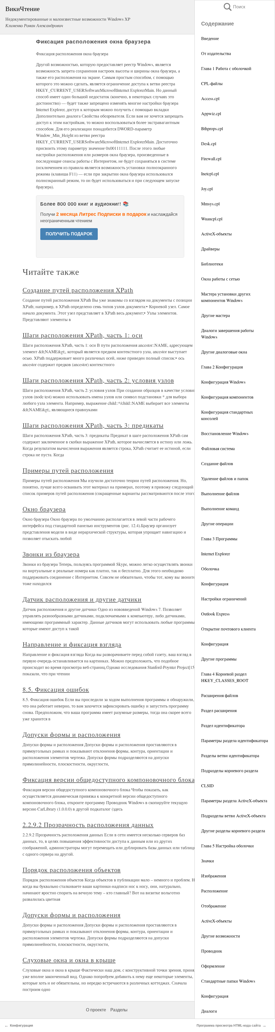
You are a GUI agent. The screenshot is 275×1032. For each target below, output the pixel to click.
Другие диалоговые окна (224, 352)
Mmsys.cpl (210, 203)
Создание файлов (217, 463)
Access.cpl (210, 98)
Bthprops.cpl (212, 128)
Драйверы (210, 248)
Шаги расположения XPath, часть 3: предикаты (93, 425)
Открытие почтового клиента (228, 629)
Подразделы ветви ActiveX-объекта (233, 815)
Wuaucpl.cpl (211, 218)
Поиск (234, 7)
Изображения (213, 875)
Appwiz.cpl (211, 113)
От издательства (216, 53)
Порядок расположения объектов (72, 869)
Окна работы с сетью (220, 279)
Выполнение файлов (220, 493)
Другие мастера (215, 315)
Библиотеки (212, 264)
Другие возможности (220, 936)
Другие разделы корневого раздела (233, 830)
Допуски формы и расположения (72, 734)
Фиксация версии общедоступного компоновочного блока (109, 779)
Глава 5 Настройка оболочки (227, 845)
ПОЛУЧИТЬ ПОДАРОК (69, 234)
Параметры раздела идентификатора (234, 740)
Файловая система (218, 448)
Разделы (119, 1010)
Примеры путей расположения (68, 470)
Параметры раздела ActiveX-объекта (234, 800)
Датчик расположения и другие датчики (82, 599)
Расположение (214, 891)
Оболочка (210, 568)
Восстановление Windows (224, 433)
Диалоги (209, 1011)
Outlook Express (215, 614)
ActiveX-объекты (216, 233)
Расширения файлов (219, 695)
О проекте (96, 1010)
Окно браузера (44, 509)
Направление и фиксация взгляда (72, 644)
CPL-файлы (212, 83)
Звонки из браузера (51, 554)
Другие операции (217, 523)
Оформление (213, 966)
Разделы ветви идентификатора (230, 755)
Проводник (211, 951)
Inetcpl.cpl (210, 173)
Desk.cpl (208, 143)
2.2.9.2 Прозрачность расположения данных (88, 824)
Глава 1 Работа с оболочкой (226, 68)
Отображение (213, 906)
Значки (207, 860)
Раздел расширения (219, 710)
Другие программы (219, 659)
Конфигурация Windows (223, 382)
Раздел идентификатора (223, 725)
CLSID (207, 785)
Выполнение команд (220, 508)
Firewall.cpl (211, 158)
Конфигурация (214, 583)
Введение (210, 38)
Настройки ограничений (224, 598)
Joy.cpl (207, 188)
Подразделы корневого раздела (229, 770)
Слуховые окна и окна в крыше (69, 960)
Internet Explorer (215, 553)
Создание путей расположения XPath (78, 290)
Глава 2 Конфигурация (222, 367)
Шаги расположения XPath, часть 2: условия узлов (98, 380)
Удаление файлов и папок (224, 478)
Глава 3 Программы (219, 538)
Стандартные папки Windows (228, 981)
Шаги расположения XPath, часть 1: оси (83, 335)
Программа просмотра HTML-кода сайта (229, 1025)
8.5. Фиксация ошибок (56, 689)
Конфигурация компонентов (227, 397)
